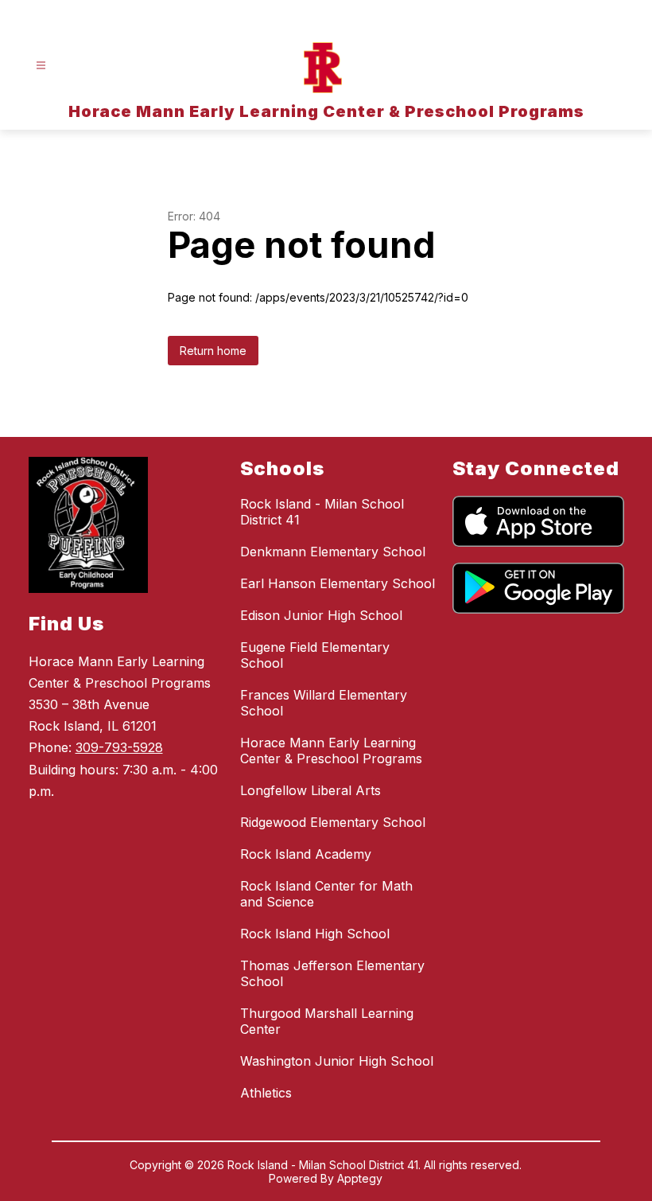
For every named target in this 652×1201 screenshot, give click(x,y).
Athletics (266, 1093)
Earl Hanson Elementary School (337, 583)
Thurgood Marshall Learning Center (326, 1021)
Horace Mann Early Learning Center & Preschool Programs (331, 750)
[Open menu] (41, 66)
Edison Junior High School (321, 615)
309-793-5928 (119, 747)
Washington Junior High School (336, 1061)
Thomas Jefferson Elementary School (332, 973)
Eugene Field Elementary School (315, 655)
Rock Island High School (315, 934)
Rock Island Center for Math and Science (326, 894)
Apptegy (359, 1178)
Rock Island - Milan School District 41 (322, 512)
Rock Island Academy (305, 854)
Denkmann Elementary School (332, 552)
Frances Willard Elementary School (323, 703)
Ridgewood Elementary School (332, 822)
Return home (213, 350)
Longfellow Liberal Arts (310, 790)
